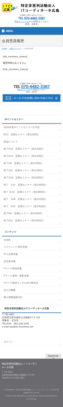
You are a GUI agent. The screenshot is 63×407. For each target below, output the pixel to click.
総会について (11, 141)
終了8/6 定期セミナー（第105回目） (24, 213)
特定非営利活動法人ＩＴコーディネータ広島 (36, 389)
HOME (7, 240)
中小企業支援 (11, 254)
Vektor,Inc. (52, 396)
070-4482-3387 (34, 18)
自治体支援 (9, 261)
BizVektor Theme (37, 396)
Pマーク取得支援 (13, 268)
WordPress (22, 396)
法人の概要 (9, 290)
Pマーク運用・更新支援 (16, 275)
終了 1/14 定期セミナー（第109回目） (26, 184)
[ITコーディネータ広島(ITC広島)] (31, 8)
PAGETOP (53, 356)
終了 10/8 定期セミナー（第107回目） (26, 199)
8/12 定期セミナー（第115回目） (22, 134)
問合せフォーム (21, 21)
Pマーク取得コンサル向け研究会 (21, 282)
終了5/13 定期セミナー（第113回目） (24, 156)
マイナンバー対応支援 (15, 247)
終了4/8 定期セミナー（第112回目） (24, 163)
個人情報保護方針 (13, 297)
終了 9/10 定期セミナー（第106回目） (26, 206)
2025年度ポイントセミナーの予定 (22, 127)
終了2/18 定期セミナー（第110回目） (24, 177)
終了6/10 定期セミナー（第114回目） (24, 148)
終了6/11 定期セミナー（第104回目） (24, 220)
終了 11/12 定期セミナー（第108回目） (25, 192)
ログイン (8, 341)
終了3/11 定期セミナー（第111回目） (24, 170)
